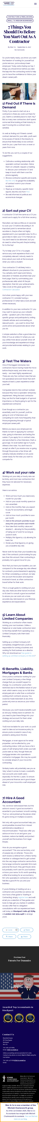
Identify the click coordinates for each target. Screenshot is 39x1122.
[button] (35, 4)
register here (23, 897)
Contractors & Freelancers (20, 17)
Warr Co (13, 47)
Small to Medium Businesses (20, 20)
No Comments (19, 50)
